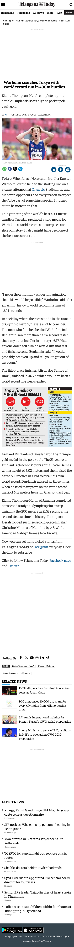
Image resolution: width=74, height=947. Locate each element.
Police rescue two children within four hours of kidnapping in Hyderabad (37, 908)
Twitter (13, 565)
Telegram (41, 546)
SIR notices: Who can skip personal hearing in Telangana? (37, 826)
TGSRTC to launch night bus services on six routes (35, 855)
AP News (38, 12)
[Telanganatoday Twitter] (26, 658)
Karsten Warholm (46, 666)
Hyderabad (7, 12)
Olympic (38, 189)
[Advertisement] (37, 612)
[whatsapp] (4, 169)
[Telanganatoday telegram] (47, 658)
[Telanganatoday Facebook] (20, 658)
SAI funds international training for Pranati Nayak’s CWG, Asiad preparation (45, 719)
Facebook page (60, 560)
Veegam (47, 941)
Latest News (13, 801)
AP (6, 115)
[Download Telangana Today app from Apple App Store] (53, 170)
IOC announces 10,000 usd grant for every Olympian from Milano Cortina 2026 (42, 705)
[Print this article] (68, 170)
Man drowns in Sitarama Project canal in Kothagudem (33, 841)
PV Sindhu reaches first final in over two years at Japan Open (44, 690)
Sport (11, 21)
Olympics (26, 673)
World (60, 12)
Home (4, 21)
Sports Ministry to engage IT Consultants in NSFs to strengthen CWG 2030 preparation (45, 734)
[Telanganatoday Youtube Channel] (32, 658)
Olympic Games (10, 673)
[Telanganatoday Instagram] (37, 658)
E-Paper (69, 12)
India (50, 12)
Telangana (23, 12)
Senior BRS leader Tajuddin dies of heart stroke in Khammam (37, 894)
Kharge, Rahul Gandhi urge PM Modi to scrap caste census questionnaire (36, 812)
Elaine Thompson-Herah (23, 666)
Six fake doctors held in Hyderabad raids (33, 867)
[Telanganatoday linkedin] (42, 658)
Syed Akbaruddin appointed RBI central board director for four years (37, 879)
